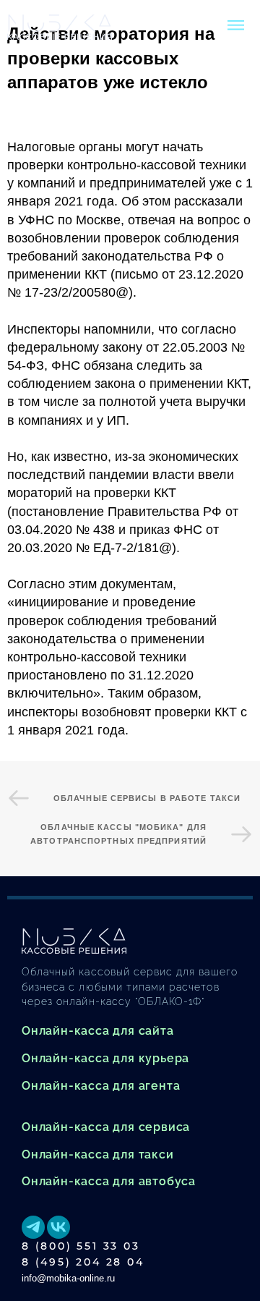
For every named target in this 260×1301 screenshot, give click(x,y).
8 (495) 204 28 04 (83, 1261)
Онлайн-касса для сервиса (106, 1127)
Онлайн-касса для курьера (105, 1058)
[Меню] (235, 25)
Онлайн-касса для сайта (98, 1031)
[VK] (58, 1227)
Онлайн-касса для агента (101, 1086)
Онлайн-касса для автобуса (109, 1181)
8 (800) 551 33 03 (81, 1246)
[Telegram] (33, 1227)
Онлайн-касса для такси (98, 1154)
